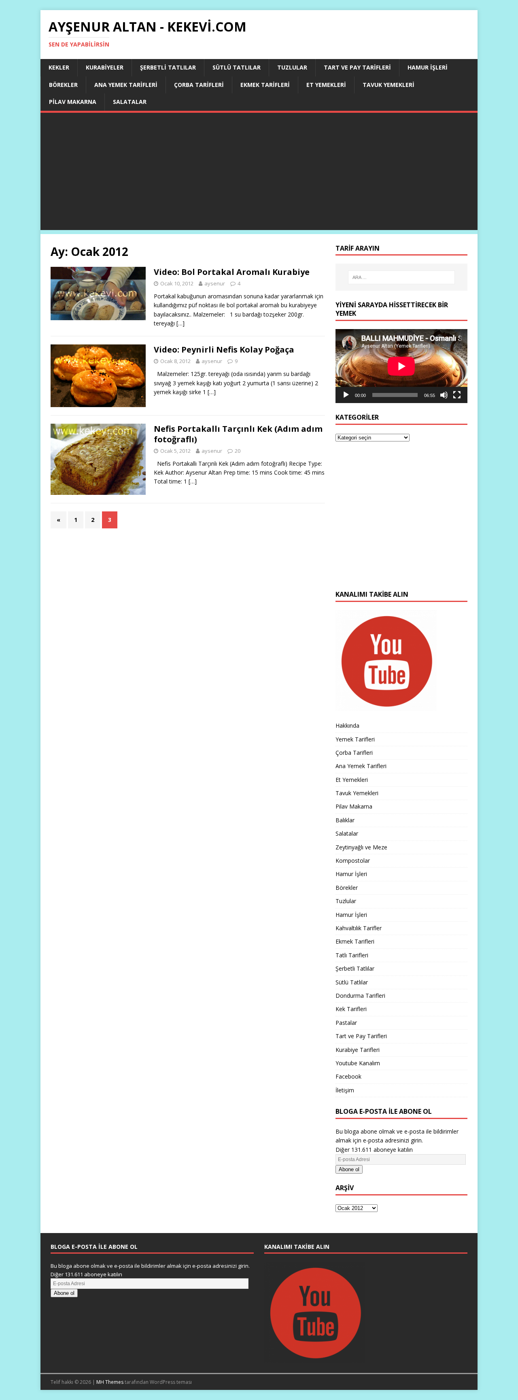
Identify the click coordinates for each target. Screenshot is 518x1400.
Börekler (63, 85)
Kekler (59, 67)
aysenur (214, 283)
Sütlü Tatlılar (236, 67)
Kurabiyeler (104, 67)
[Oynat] (346, 395)
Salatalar (129, 102)
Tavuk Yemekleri (388, 85)
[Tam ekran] (457, 395)
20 (237, 450)
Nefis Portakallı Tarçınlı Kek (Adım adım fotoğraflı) (238, 434)
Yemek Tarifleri (355, 739)
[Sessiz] (444, 395)
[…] (180, 323)
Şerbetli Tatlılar (168, 67)
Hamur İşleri (428, 67)
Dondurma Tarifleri (360, 995)
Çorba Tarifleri (199, 85)
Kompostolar (352, 860)
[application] (401, 366)
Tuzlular (292, 67)
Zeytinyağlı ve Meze (361, 847)
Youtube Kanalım (357, 1063)
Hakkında (347, 725)
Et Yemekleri (326, 85)
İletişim (344, 1090)
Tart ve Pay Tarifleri (357, 67)
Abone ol (349, 1169)
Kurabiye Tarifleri (357, 1050)
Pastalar (346, 1022)
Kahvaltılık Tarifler (358, 928)
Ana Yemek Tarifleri (125, 85)
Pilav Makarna (72, 102)
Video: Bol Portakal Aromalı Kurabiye (232, 271)
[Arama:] (401, 277)
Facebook (348, 1076)
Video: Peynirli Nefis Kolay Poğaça (224, 349)
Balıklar (345, 820)
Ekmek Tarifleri (265, 85)
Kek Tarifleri (351, 1009)
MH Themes (109, 1382)
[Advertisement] (259, 173)
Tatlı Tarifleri (351, 955)
